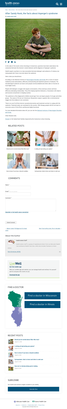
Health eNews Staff (32, 405)
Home (6, 9)
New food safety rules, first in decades (49, 228)
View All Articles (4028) (14, 252)
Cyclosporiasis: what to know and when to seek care (47, 171)
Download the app (14, 275)
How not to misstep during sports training (26, 366)
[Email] (59, 251)
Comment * (8, 198)
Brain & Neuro (12, 9)
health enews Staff (11, 16)
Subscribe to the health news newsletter (16, 212)
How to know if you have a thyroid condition (17, 171)
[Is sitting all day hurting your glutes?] (46, 138)
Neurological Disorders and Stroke (36, 79)
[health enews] (12, 3)
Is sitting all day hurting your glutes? (43, 149)
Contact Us (23, 405)
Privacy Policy (41, 405)
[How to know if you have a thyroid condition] (18, 161)
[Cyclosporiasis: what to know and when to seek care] (46, 161)
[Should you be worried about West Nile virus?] (18, 138)
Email (11, 191)
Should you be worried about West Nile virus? (17, 149)
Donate (7, 119)
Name (7, 185)
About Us (18, 405)
